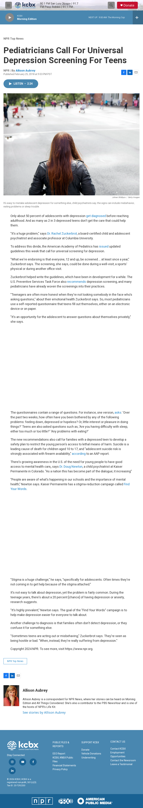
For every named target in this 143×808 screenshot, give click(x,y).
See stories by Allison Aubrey (44, 712)
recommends (76, 281)
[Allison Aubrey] (11, 695)
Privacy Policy (60, 769)
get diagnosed (96, 216)
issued (103, 246)
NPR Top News (13, 38)
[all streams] (138, 17)
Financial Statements (64, 765)
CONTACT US (117, 741)
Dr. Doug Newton (70, 466)
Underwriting (88, 757)
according (79, 453)
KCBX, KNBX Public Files (63, 759)
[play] (9, 18)
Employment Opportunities (117, 754)
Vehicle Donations (91, 753)
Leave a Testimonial (121, 764)
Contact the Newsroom (123, 760)
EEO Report (59, 753)
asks (118, 412)
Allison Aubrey (25, 70)
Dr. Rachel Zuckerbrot (62, 233)
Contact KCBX (118, 748)
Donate (128, 5)
